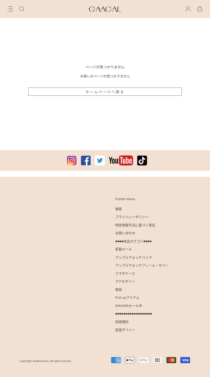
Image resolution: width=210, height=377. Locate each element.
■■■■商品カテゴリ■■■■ (133, 241)
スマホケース (125, 273)
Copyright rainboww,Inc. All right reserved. (45, 361)
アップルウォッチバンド (133, 257)
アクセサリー (125, 281)
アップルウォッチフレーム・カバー (142, 265)
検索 (118, 209)
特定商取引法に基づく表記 (135, 225)
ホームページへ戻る (105, 91)
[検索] (21, 9)
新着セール (123, 249)
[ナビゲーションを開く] (10, 9)
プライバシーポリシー (132, 216)
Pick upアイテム (127, 297)
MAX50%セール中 (128, 305)
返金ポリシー (125, 329)
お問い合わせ (125, 233)
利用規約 (122, 321)
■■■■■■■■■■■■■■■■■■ (133, 313)
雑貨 (118, 289)
